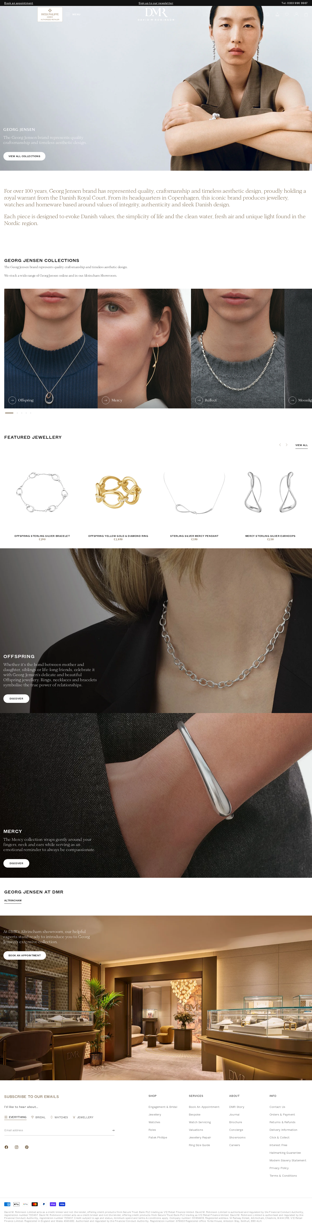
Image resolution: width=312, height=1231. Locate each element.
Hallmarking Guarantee (285, 1152)
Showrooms (237, 1137)
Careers (234, 1145)
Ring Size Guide (199, 1145)
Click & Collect (280, 1137)
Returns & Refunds (282, 1122)
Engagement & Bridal (163, 1107)
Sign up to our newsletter (156, 3)
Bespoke (194, 1114)
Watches (154, 1122)
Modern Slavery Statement (288, 1160)
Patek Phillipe (158, 1137)
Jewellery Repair (200, 1137)
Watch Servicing (200, 1122)
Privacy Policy (279, 1168)
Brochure (235, 1122)
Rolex (152, 1129)
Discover (16, 698)
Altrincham (12, 900)
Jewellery (155, 1114)
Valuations (196, 1129)
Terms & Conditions (283, 1175)
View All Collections (24, 156)
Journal (234, 1114)
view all (301, 445)
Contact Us (277, 1107)
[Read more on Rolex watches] (20, 14)
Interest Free (278, 1145)
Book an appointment (18, 3)
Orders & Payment (282, 1114)
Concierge (236, 1129)
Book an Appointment (204, 1107)
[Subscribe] (110, 1130)
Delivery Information (283, 1129)
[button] (305, 14)
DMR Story (236, 1107)
